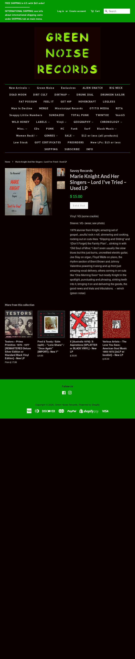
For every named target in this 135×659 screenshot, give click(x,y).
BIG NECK (116, 87)
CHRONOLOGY (110, 121)
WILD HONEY (21, 121)
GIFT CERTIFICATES (48, 142)
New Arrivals (18, 87)
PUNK (50, 128)
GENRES (50, 135)
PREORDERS (76, 142)
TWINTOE (102, 115)
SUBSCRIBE (72, 149)
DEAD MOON (18, 94)
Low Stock (21, 142)
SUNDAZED (56, 115)
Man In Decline (21, 108)
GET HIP (66, 101)
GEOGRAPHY (83, 121)
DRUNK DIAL (85, 94)
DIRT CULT (40, 94)
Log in (60, 11)
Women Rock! (26, 135)
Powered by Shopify (89, 404)
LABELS (42, 121)
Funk (74, 128)
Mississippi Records (69, 108)
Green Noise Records (66, 404)
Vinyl (61, 121)
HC (62, 128)
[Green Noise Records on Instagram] (70, 393)
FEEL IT (49, 101)
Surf (87, 128)
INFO (89, 149)
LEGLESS (109, 101)
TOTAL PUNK (80, 115)
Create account (77, 11)
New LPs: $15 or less (106, 142)
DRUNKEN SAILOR (113, 94)
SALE (69, 135)
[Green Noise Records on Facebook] (64, 393)
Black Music (106, 128)
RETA (119, 108)
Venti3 (120, 115)
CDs (37, 128)
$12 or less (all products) (99, 135)
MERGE (43, 108)
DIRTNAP (61, 94)
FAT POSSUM (28, 101)
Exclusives (68, 87)
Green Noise (45, 87)
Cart (97, 11)
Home (7, 161)
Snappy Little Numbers (25, 115)
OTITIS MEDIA (99, 108)
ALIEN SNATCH (93, 87)
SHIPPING (51, 149)
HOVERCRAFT (87, 101)
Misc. (21, 128)
